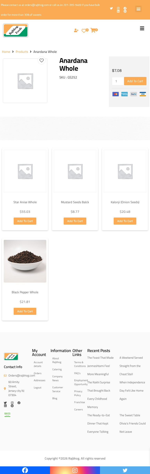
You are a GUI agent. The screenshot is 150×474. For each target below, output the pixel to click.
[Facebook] (125, 8)
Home (6, 51)
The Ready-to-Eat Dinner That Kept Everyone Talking (98, 423)
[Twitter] (111, 8)
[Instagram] (118, 8)
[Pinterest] (125, 11)
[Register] (76, 31)
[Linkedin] (118, 11)
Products (22, 51)
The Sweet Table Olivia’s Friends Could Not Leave (133, 423)
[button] (138, 9)
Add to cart (135, 81)
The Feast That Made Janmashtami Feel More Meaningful (100, 366)
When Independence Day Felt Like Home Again (132, 390)
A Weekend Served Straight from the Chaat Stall (131, 366)
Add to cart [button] (25, 221)
